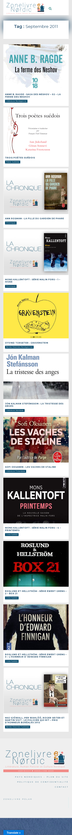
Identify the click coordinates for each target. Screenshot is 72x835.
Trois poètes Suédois (20, 157)
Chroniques (11, 223)
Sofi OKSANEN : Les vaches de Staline (30, 467)
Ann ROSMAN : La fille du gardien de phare (34, 218)
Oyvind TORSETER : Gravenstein (26, 343)
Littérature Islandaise (15, 410)
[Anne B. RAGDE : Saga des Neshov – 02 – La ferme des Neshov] (36, 67)
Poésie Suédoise (12, 162)
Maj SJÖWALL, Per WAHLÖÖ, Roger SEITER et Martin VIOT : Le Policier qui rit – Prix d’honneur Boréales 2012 (35, 720)
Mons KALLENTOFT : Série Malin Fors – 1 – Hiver (32, 280)
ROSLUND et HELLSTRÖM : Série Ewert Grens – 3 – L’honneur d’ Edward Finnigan (36, 655)
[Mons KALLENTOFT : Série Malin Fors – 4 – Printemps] (36, 500)
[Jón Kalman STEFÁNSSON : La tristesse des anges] (36, 376)
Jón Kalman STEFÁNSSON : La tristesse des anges (34, 404)
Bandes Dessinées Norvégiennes (19, 347)
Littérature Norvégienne (16, 101)
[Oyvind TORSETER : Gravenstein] (36, 315)
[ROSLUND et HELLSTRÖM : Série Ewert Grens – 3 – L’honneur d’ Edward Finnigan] (36, 627)
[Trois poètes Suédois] (36, 130)
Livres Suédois (12, 534)
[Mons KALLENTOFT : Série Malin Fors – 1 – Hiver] (36, 252)
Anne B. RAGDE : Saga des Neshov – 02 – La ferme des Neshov (33, 95)
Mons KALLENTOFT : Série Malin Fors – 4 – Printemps (33, 529)
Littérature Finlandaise (15, 471)
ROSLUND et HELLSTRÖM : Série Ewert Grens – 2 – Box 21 (36, 592)
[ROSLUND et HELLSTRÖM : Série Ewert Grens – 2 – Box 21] (36, 564)
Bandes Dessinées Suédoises (17, 727)
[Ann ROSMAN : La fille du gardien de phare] (36, 191)
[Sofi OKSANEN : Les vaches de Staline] (36, 440)
